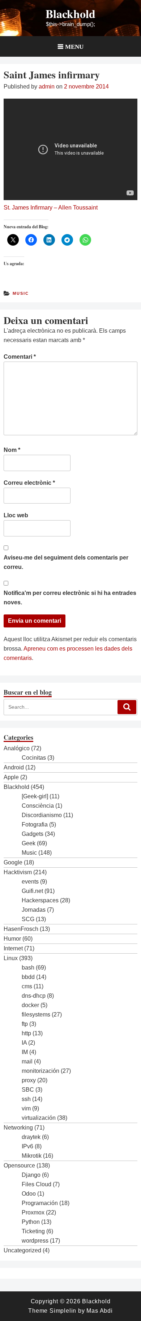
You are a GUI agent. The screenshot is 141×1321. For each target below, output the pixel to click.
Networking (18, 1127)
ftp (25, 1024)
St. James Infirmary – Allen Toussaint (51, 207)
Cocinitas (34, 758)
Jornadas (34, 910)
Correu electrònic (29, 483)
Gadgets (32, 834)
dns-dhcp (34, 996)
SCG (28, 919)
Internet (13, 948)
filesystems (36, 1014)
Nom (12, 450)
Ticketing (33, 1231)
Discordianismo (42, 815)
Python (31, 1222)
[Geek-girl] (35, 796)
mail (27, 1061)
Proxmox (33, 1212)
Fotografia (35, 824)
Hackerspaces (40, 900)
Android (14, 767)
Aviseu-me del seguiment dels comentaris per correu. (66, 562)
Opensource (19, 1165)
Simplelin (63, 1311)
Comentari (20, 357)
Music (21, 293)
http (26, 1033)
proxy (29, 1080)
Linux (11, 958)
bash (28, 967)
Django (31, 1175)
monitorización (40, 1071)
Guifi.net (32, 891)
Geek (28, 843)
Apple (11, 777)
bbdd (28, 977)
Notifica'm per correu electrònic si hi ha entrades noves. (70, 597)
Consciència (38, 806)
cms (27, 986)
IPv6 (27, 1146)
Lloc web (16, 515)
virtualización (39, 1118)
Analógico (17, 748)
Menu (74, 46)
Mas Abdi (99, 1311)
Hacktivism (18, 872)
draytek (31, 1137)
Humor (12, 939)
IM (25, 1052)
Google (13, 862)
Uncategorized (22, 1250)
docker (30, 1005)
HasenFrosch (21, 929)
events (30, 881)
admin (47, 86)
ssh (26, 1099)
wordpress (35, 1241)
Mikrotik (32, 1156)
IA (24, 1043)
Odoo (29, 1194)
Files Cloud (36, 1184)
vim (26, 1108)
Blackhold (70, 13)
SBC (28, 1090)
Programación (40, 1203)
